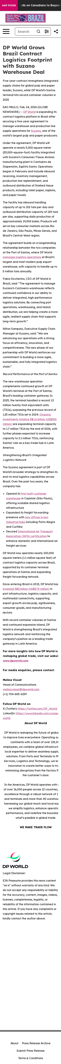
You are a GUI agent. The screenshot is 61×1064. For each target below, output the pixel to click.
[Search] (38, 31)
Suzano (36, 130)
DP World (29, 112)
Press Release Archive (36, 1043)
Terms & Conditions (30, 1058)
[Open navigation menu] (6, 31)
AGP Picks (9, 5)
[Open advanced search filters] (47, 31)
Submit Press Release (31, 1050)
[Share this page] (56, 31)
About (14, 1043)
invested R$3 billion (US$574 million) (26, 589)
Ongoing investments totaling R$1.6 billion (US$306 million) (30, 419)
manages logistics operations (22, 257)
